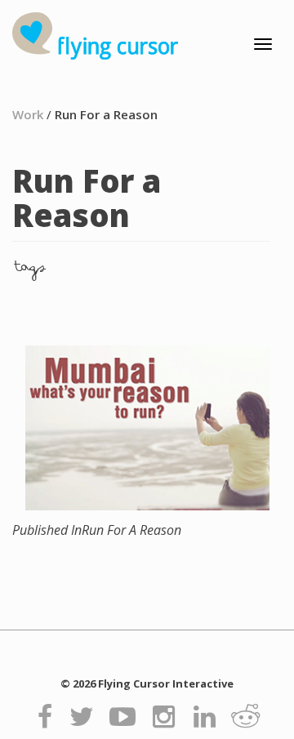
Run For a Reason (106, 114)
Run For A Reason (96, 530)
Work (27, 114)
